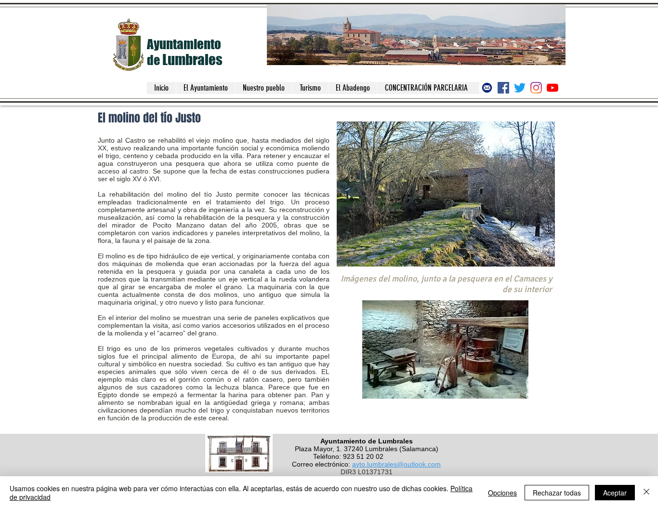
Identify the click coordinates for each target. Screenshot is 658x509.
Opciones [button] (502, 492)
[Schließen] (646, 492)
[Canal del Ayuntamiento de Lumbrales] (552, 88)
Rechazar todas (557, 492)
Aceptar (615, 492)
